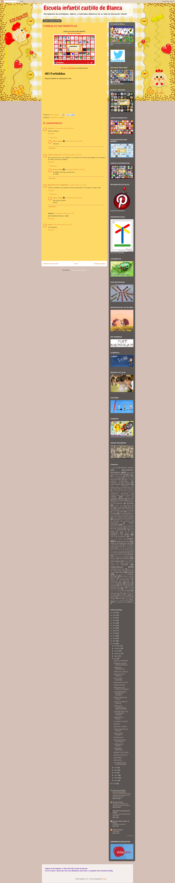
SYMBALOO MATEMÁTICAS (119, 668)
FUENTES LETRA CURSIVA (119, 675)
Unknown (51, 128)
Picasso (112, 579)
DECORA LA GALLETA (120, 755)
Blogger (104, 879)
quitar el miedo (123, 585)
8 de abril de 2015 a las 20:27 (74, 198)
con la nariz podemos (118, 490)
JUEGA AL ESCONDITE (121, 661)
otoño (114, 578)
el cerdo (114, 511)
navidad (130, 572)
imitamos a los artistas (119, 535)
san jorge (113, 595)
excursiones (127, 521)
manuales (124, 565)
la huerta (127, 548)
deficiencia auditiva (118, 500)
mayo (116, 770)
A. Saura (112, 467)
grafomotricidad (121, 529)
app (118, 474)
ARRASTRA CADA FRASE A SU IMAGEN (121, 688)
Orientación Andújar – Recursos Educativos (119, 791)
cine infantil (127, 484)
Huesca (127, 533)
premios (128, 584)
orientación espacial (127, 576)
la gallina (120, 548)
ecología (117, 505)
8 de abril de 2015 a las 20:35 (74, 141)
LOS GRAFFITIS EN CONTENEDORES (120, 763)
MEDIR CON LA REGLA (121, 672)
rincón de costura (127, 588)
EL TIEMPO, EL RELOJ (121, 721)
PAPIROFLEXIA (118, 737)
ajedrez (112, 474)
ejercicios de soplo (122, 510)
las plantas (128, 551)
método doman (117, 570)
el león (121, 513)
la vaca (116, 549)
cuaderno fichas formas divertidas (120, 495)
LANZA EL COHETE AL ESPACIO (121, 702)
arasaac (131, 474)
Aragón (123, 474)
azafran (50, 224)
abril (115, 772)
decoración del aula (127, 498)
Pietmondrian (126, 581)
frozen (131, 526)
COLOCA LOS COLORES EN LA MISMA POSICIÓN (120, 707)
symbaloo (61, 117)
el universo (129, 516)
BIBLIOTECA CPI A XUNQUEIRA (58, 185)
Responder (51, 133)
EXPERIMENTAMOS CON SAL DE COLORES (120, 693)
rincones (120, 593)
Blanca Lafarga (57, 141)
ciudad (112, 485)
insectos (112, 536)
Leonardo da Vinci (118, 556)
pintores (120, 582)
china (119, 484)
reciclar (122, 587)
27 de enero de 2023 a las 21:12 (62, 224)
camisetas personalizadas (119, 481)
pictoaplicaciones (124, 579)
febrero (116, 778)
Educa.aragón (127, 505)
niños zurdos (119, 574)
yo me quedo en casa (121, 602)
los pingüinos (127, 561)
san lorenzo (123, 595)
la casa (127, 544)
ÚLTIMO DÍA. (116, 831)
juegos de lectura (122, 541)
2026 (114, 612)
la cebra (127, 546)
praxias (112, 584)
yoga (132, 602)
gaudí (127, 528)
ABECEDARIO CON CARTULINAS (120, 740)
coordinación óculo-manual (119, 493)
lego (122, 554)
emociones (130, 518)
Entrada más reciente (50, 263)
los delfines (113, 560)
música (121, 572)
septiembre (117, 653)
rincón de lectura (126, 590)
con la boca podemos (127, 489)
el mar (126, 513)
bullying (122, 479)
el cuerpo (121, 511)
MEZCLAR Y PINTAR (120, 726)
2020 (114, 628)
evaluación (116, 521)
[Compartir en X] (70, 115)
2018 (114, 633)
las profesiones (114, 552)
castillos (112, 484)
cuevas (127, 496)
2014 (114, 643)
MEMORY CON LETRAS (121, 752)
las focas (112, 551)
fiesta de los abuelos (115, 526)
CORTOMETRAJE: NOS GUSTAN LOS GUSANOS (121, 713)
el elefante (129, 511)
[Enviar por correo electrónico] (67, 115)
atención (126, 476)
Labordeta (122, 549)
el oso (132, 513)
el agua (131, 510)
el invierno (113, 513)
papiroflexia (122, 578)
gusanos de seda (125, 531)
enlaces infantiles (124, 519)
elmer (122, 518)
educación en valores (117, 507)
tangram (112, 598)
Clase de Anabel (118, 830)
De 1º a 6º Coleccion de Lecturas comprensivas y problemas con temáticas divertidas (122, 795)
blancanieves (114, 479)
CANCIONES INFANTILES (118, 749)
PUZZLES (117, 724)
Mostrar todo (130, 835)
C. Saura (129, 479)
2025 (114, 615)
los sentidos (120, 563)
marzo (116, 775)
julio (115, 658)
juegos (130, 538)
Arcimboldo (116, 476)
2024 (114, 618)
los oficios (127, 560)
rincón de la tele (114, 590)
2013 (114, 783)
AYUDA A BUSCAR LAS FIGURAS (121, 730)
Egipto (119, 508)
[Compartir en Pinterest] (74, 115)
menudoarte (130, 569)
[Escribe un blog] (68, 115)
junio (115, 767)
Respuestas (53, 137)
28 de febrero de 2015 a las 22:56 (75, 169)
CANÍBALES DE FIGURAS (118, 745)
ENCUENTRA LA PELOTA (119, 718)
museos (112, 572)
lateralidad (124, 552)
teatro (120, 598)
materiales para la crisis (117, 569)
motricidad (128, 570)
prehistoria (119, 584)
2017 (114, 636)
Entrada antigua (100, 263)
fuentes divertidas (117, 528)
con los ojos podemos (124, 492)
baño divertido (128, 478)
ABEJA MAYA (118, 760)
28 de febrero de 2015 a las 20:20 (71, 155)
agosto (116, 656)
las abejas (129, 549)
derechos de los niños (121, 501)
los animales (124, 558)
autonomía (113, 478)
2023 (114, 620)
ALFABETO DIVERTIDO (119, 824)
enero (116, 780)
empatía (115, 519)
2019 (114, 630)
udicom (117, 600)
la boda (112, 544)
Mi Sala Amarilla (118, 802)
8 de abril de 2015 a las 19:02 (77, 185)
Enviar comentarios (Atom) (78, 270)
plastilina (128, 582)
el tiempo (123, 514)
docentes (130, 503)
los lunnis (120, 560)
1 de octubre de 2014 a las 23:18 (64, 128)
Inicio (76, 263)
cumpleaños (114, 498)
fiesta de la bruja (127, 525)
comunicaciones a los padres (118, 487)
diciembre (117, 646)
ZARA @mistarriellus (54, 155)
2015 (114, 641)
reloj (129, 587)
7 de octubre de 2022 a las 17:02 (64, 213)
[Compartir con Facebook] (72, 115)
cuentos (113, 497)
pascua (129, 578)
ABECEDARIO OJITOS (121, 682)
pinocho (112, 582)
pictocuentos (113, 581)
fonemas (125, 526)
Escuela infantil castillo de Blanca (83, 8)
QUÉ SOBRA (118, 757)
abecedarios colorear (125, 467)
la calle (119, 544)
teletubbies (127, 598)
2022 (114, 623)
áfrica (128, 472)
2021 (114, 625)
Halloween (114, 533)
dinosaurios (119, 503)
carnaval (127, 482)
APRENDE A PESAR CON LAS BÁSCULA (121, 664)
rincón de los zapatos (116, 592)
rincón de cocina (115, 589)
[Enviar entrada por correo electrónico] (62, 114)
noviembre (117, 648)
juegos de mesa (115, 543)
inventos (120, 539)
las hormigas (120, 551)
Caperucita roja (115, 482)
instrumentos (122, 536)
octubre (116, 651)
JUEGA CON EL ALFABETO (118, 734)
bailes (119, 478)
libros (127, 556)
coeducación (125, 485)
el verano (116, 518)
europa (131, 519)
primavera (113, 585)
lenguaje (130, 554)
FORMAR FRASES (119, 685)
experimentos (114, 523)
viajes (123, 600)
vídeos (131, 600)
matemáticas (54, 117)
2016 (114, 638)
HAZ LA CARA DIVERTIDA (118, 679)
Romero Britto (128, 593)
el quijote (115, 514)
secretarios (120, 596)
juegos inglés (127, 543)
